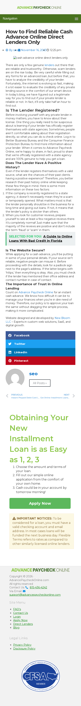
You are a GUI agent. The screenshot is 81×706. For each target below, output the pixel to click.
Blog (16, 627)
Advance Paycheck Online (40, 9)
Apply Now (40, 503)
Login (17, 616)
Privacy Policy (22, 645)
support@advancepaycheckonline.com (35, 594)
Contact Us (20, 613)
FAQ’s (17, 609)
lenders (49, 65)
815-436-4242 (38, 587)
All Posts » (40, 383)
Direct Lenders (23, 624)
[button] (40, 335)
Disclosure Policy (24, 648)
